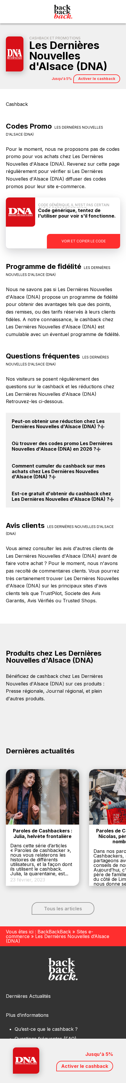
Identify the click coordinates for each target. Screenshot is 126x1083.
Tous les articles (63, 908)
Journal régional (64, 691)
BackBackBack (54, 932)
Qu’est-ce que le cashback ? (46, 1029)
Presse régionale (24, 691)
